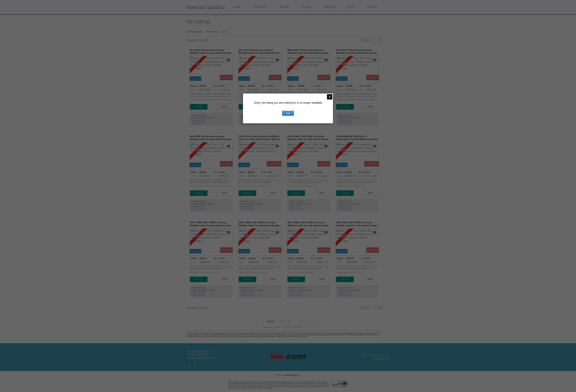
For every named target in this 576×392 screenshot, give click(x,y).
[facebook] (189, 362)
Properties (260, 7)
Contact (372, 7)
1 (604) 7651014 (198, 120)
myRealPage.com (292, 375)
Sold (224, 31)
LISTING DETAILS (198, 107)
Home (236, 7)
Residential (212, 31)
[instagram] (194, 362)
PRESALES (329, 7)
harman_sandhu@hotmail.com (203, 358)
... (295, 321)
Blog (351, 7)
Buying (284, 7)
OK (288, 113)
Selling (306, 7)
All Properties (194, 31)
